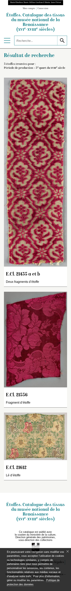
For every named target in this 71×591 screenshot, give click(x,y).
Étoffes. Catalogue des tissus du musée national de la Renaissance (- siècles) (35, 22)
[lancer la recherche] (62, 40)
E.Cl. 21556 (17, 395)
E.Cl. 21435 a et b (23, 274)
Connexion (42, 8)
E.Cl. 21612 (16, 467)
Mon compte (29, 8)
